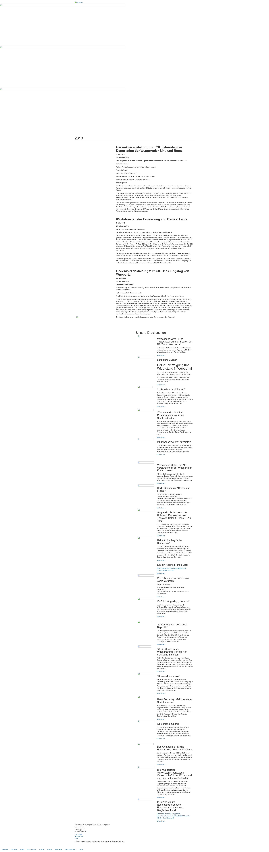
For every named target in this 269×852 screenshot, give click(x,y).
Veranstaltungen (70, 849)
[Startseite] (79, 2)
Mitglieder (58, 849)
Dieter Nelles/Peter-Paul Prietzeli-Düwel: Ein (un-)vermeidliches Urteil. (171, 569)
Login (81, 849)
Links (76, 838)
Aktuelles (14, 849)
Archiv (22, 849)
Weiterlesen (161, 355)
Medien (49, 849)
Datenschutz (79, 836)
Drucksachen (31, 849)
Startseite (5, 849)
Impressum (78, 834)
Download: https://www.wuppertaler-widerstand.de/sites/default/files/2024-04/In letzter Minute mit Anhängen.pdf (173, 816)
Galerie (41, 849)
